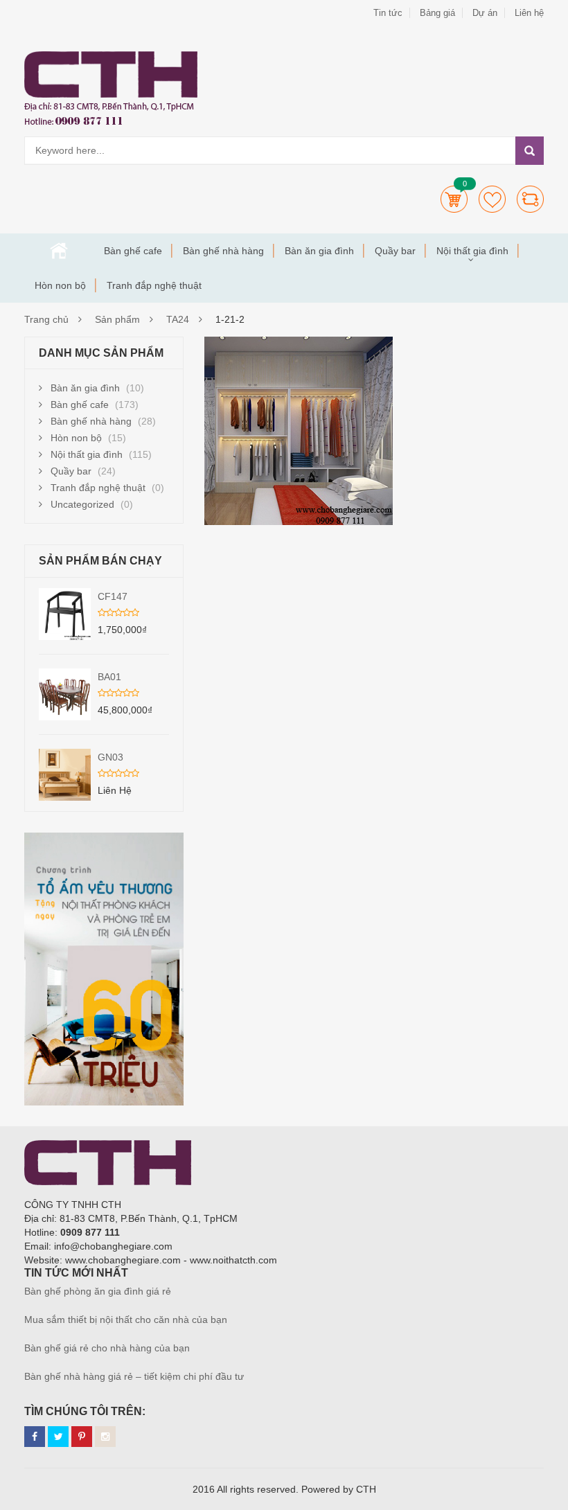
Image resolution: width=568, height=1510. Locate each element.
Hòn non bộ (60, 285)
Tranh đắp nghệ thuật (154, 285)
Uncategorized (82, 504)
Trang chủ (59, 250)
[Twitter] (58, 1436)
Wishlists (492, 199)
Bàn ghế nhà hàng (223, 250)
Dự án (484, 13)
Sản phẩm (117, 319)
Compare (530, 199)
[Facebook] (34, 1436)
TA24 (177, 319)
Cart (454, 199)
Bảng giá (437, 13)
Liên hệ (529, 13)
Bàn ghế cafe (133, 250)
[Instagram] (105, 1436)
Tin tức (387, 13)
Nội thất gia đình (472, 250)
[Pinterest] (82, 1436)
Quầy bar (395, 250)
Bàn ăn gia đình (319, 250)
